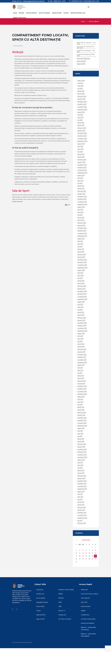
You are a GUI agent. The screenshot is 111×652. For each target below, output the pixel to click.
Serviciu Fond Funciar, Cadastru (89, 594)
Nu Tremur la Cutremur (65, 619)
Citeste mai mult (17, 201)
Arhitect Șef (84, 590)
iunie (80, 86)
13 (86, 553)
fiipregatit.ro (77, 1)
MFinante (61, 598)
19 (83, 556)
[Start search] (88, 7)
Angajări (83, 611)
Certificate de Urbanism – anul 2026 (86, 51)
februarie (81, 96)
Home (83, 22)
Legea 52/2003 (81, 64)
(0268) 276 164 (17, 1)
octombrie (82, 107)
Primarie (21, 13)
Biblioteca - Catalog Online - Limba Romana (89, 628)
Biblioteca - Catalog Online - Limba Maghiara (89, 635)
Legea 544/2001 (81, 61)
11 (79, 553)
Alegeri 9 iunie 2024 (19, 17)
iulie (80, 83)
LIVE (97, 1)
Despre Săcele (57, 13)
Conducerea (39, 590)
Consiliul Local (40, 594)
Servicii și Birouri (31, 13)
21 (89, 556)
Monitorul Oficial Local (78, 13)
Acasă (15, 13)
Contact (66, 13)
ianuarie (81, 99)
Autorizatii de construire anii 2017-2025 (85, 47)
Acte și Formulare (44, 13)
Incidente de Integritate (87, 623)
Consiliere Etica (85, 615)
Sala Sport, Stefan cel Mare (66, 590)
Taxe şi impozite (85, 598)
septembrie (82, 109)
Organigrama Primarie (42, 602)
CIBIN (60, 606)
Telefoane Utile (89, 1)
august (81, 80)
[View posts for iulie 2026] (76, 540)
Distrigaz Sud (62, 615)
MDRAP (61, 594)
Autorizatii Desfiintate (83, 58)
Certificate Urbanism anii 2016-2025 (86, 55)
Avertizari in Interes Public (88, 619)
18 (79, 556)
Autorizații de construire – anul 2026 (86, 43)
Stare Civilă (84, 602)
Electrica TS (62, 611)
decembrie (82, 101)
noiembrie (81, 104)
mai (80, 88)
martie (80, 93)
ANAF (60, 602)
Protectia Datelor (86, 606)
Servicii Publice (40, 606)
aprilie (80, 91)
